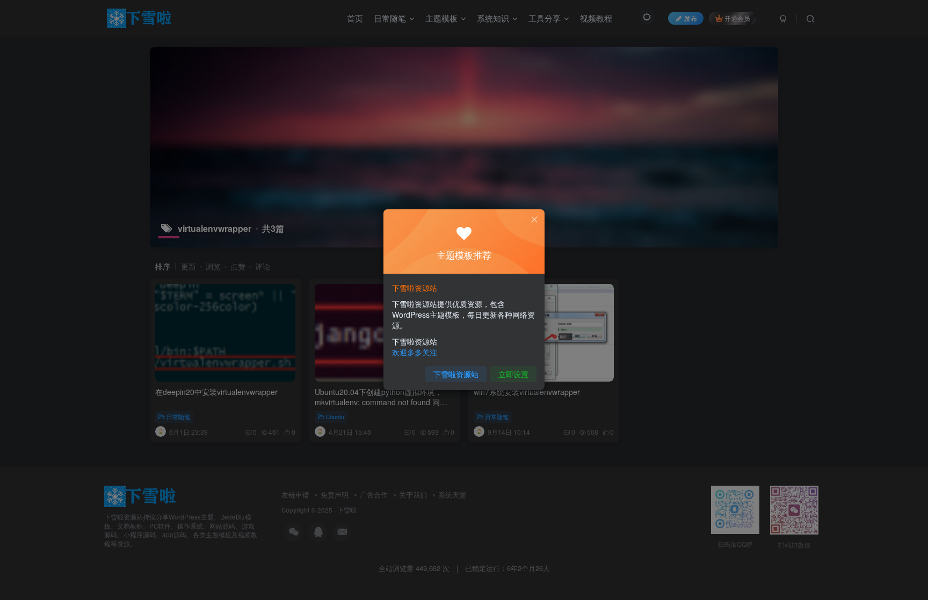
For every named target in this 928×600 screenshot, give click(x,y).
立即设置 (513, 374)
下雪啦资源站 (456, 374)
